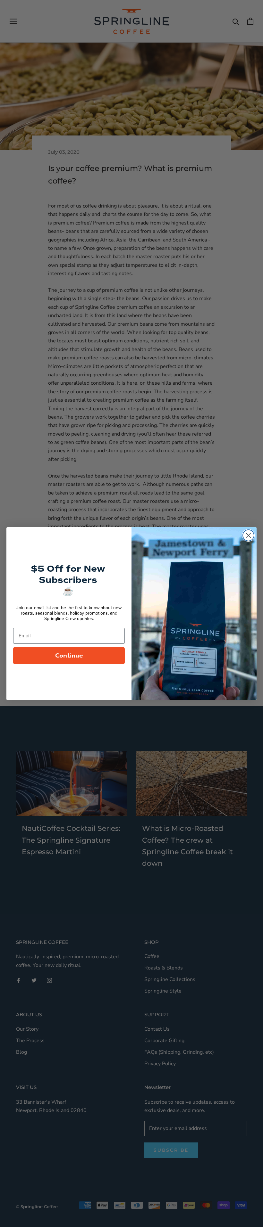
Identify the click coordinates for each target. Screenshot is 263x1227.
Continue (69, 655)
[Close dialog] (248, 535)
